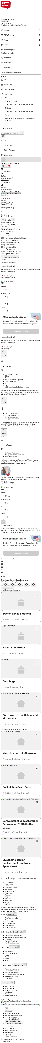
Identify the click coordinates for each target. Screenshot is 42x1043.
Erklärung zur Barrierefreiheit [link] (14, 1023)
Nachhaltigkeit (9, 951)
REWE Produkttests (11, 927)
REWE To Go (9, 988)
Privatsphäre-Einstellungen (13, 1015)
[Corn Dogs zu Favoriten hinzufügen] (37, 662)
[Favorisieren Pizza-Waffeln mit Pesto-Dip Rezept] (8, 166)
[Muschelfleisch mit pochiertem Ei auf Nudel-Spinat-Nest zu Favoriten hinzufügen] (37, 841)
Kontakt (7, 960)
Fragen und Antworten (12, 969)
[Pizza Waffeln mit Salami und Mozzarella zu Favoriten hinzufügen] (37, 696)
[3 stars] (19, 585)
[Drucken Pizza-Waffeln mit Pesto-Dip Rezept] (3, 166)
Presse (7, 959)
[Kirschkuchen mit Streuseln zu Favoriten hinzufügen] (37, 734)
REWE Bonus (9, 922)
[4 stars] (26, 585)
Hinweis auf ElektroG (12, 1019)
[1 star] (5, 585)
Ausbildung (8, 957)
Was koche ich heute (11, 976)
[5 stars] (33, 585)
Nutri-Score (8, 978)
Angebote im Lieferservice (13, 920)
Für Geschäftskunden (12, 943)
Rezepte (20, 117)
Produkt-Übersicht (11, 941)
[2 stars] (12, 585)
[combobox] (10, 133)
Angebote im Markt (11, 918)
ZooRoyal (8, 994)
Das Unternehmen (11, 953)
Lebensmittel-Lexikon (12, 971)
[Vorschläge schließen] (3, 136)
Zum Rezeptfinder (9, 276)
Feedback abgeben (21, 331)
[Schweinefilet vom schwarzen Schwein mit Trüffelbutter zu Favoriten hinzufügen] (37, 802)
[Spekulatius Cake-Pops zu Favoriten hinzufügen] (37, 768)
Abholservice (9, 939)
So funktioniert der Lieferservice (15, 937)
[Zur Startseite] (8, 12)
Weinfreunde (9, 992)
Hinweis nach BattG (11, 1017)
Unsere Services (10, 923)
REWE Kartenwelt (11, 990)
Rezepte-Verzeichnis (11, 972)
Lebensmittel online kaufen (13, 935)
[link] (23, 103)
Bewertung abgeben (7, 588)
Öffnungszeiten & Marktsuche (14, 974)
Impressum (8, 1012)
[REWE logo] (4, 98)
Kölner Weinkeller (11, 996)
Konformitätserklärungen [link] (13, 1021)
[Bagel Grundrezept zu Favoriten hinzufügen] (37, 628)
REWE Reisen (9, 986)
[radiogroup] (21, 585)
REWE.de (4, 879)
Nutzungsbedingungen (12, 1013)
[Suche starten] (22, 132)
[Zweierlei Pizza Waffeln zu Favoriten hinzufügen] (37, 595)
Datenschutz (9, 1010)
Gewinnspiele (9, 925)
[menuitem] (21, 30)
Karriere (7, 955)
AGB (6, 1008)
